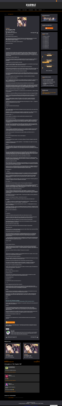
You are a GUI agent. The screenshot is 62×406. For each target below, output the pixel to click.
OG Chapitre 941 (46, 41)
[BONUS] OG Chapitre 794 (12, 32)
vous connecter (10, 397)
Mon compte (24, 9)
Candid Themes (40, 403)
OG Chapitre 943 (27, 355)
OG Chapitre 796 (33, 32)
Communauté (31, 9)
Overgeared (8, 28)
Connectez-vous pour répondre (10, 380)
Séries (36, 9)
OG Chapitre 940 (46, 42)
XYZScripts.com (36, 405)
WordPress (27, 403)
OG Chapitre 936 (46, 47)
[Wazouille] (8, 334)
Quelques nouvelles (46, 36)
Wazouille (13, 31)
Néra (44, 80)
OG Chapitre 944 (9, 355)
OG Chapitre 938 (46, 45)
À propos (19, 9)
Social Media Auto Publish (27, 405)
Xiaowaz (31, 5)
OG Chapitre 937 (46, 46)
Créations (40, 9)
